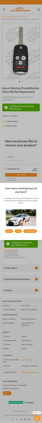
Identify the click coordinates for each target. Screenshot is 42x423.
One (18, 231)
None (9, 231)
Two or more (30, 231)
